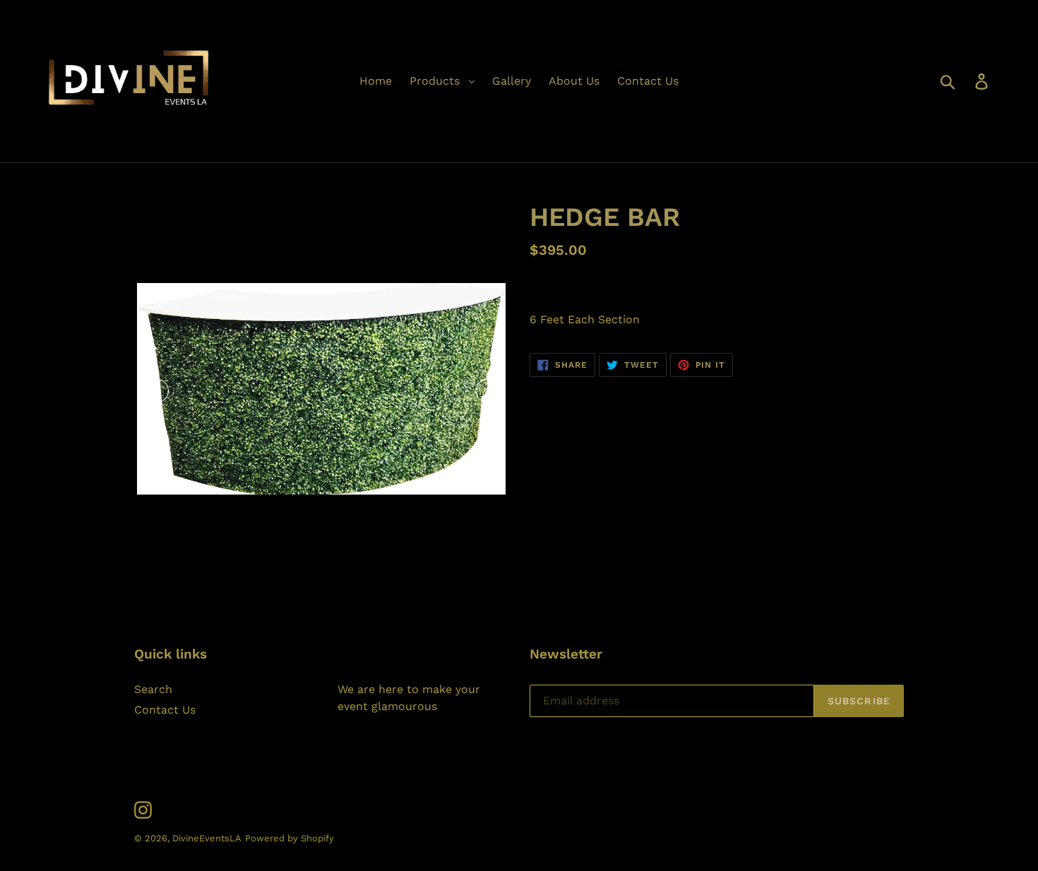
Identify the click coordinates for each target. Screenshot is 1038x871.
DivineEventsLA (206, 838)
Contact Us (165, 709)
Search (153, 689)
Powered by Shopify (289, 838)
